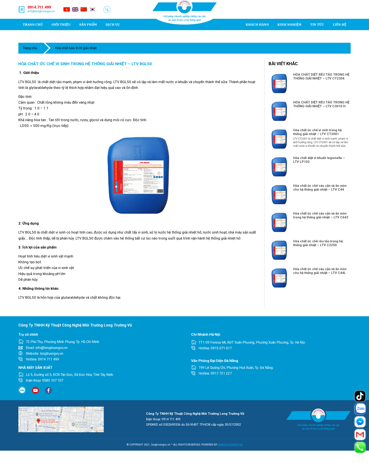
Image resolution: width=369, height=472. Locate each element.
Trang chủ (33, 24)
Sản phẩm (88, 24)
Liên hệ (339, 24)
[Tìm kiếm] (106, 9)
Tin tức (317, 24)
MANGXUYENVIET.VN (230, 444)
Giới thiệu (61, 24)
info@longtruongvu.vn (41, 11)
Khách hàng (257, 24)
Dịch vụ (112, 24)
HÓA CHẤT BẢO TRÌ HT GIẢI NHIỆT (76, 48)
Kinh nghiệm (289, 24)
